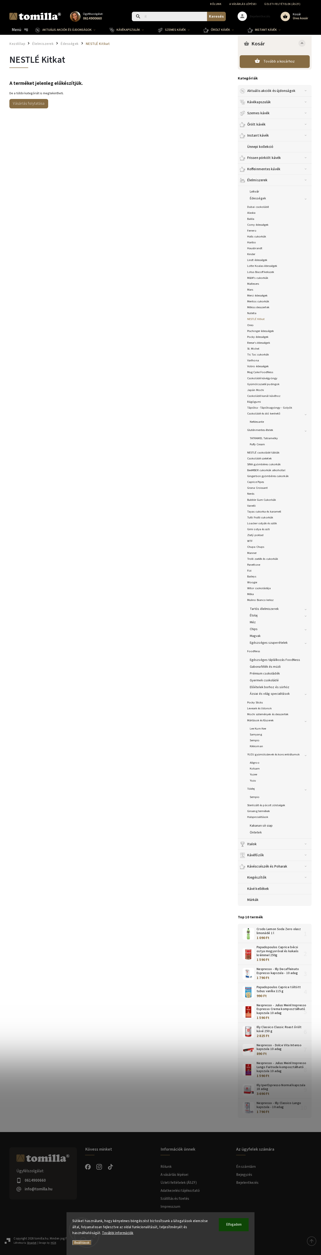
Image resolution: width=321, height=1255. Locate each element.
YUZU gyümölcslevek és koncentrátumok (273, 754)
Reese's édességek (258, 343)
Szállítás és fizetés (174, 1198)
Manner (252, 553)
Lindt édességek (257, 260)
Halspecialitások (257, 817)
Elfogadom (234, 1224)
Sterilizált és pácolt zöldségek (266, 805)
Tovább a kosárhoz (279, 61)
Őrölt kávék (256, 124)
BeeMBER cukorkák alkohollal (266, 470)
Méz (253, 622)
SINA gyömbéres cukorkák (264, 464)
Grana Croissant (257, 488)
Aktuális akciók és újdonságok (271, 90)
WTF (250, 541)
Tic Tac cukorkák (258, 354)
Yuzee (253, 774)
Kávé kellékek (258, 888)
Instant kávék (258, 135)
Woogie (252, 582)
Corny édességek (258, 225)
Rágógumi (254, 402)
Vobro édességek (258, 366)
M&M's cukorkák (257, 278)
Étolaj (254, 615)
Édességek (258, 198)
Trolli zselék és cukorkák (262, 559)
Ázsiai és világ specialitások (270, 693)
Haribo (251, 242)
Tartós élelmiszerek (264, 609)
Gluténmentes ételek (260, 430)
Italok (252, 844)
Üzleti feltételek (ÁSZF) (282, 4)
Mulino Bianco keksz (260, 600)
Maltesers (253, 284)
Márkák (253, 899)
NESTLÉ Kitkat (256, 319)
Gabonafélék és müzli (265, 666)
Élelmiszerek (257, 180)
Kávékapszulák (259, 102)
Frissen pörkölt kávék (264, 157)
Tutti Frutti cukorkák (260, 517)
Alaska (251, 213)
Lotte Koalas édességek (262, 266)
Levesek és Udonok (259, 708)
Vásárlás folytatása (29, 103)
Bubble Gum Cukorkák (261, 500)
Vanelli (251, 506)
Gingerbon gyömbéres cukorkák (268, 476)
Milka (250, 594)
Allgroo (254, 763)
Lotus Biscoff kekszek (260, 272)
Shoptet (31, 1243)
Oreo (250, 325)
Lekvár (254, 191)
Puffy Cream (257, 444)
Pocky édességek (258, 337)
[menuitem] (68, 30)
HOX (53, 1243)
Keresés (216, 16)
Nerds (250, 494)
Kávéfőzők (255, 855)
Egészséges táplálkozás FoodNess (275, 660)
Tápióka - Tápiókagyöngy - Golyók (269, 408)
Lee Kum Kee (258, 728)
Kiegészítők (256, 877)
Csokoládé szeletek (259, 458)
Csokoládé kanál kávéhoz (263, 396)
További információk (117, 1233)
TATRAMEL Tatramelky (264, 438)
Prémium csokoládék (265, 673)
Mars (250, 290)
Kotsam (255, 768)
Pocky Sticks (255, 702)
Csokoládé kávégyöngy (262, 378)
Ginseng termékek (258, 811)
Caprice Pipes (255, 482)
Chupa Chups (255, 547)
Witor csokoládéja (259, 588)
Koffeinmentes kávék (263, 169)
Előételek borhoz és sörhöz (270, 687)
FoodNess (253, 651)
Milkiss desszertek (258, 307)
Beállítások (82, 1242)
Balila (250, 219)
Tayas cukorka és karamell (264, 511)
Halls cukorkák (256, 236)
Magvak (255, 636)
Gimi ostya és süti (258, 529)
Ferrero (251, 231)
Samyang (256, 734)
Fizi (249, 570)
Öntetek (256, 832)
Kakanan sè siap (261, 825)
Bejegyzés (244, 1174)
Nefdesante (257, 422)
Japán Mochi (255, 390)
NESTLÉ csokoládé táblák (263, 452)
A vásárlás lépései (242, 4)
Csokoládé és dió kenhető (263, 413)
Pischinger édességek (260, 331)
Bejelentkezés (247, 1182)
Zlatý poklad (255, 535)
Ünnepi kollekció (260, 146)
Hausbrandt (254, 248)
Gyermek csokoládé (264, 680)
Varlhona (253, 360)
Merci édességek (257, 295)
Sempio (255, 740)
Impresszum (170, 1206)
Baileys (251, 576)
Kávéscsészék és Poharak (267, 866)
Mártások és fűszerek (260, 720)
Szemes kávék (258, 113)
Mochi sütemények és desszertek (267, 714)
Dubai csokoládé (258, 207)
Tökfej (251, 789)
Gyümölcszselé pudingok (263, 384)
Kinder (251, 254)
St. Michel (253, 349)
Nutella (251, 313)
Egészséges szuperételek (269, 642)
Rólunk (215, 4)
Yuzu (253, 780)
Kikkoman (256, 746)
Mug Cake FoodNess (260, 372)
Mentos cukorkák (258, 301)
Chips (254, 629)
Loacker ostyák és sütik (262, 523)
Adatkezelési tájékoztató (180, 1190)
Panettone (253, 565)
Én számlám (246, 1166)
